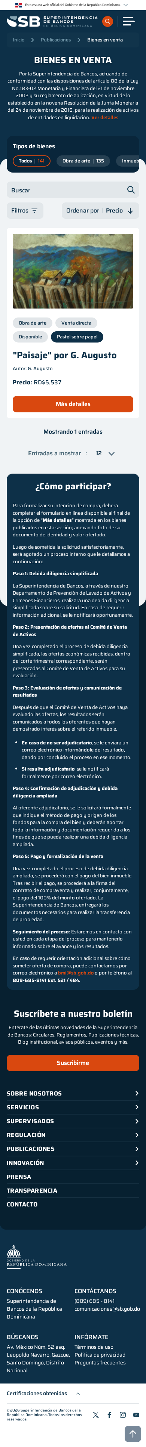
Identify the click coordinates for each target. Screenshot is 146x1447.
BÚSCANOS (23, 1337)
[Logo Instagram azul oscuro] (123, 1415)
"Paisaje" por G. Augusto (65, 355)
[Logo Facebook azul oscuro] (109, 1415)
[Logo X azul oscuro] (96, 1415)
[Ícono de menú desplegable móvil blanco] (128, 21)
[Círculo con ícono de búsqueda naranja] (107, 21)
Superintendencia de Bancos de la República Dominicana (44, 1412)
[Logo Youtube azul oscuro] (136, 1415)
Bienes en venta (105, 40)
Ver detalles (104, 117)
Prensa (19, 1176)
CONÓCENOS (24, 1291)
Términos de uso (93, 1347)
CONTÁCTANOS (95, 1291)
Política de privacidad (99, 1355)
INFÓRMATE (91, 1337)
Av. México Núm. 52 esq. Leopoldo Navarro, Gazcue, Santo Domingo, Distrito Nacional (38, 1359)
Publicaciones (56, 40)
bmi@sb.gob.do (76, 973)
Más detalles (73, 404)
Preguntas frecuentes (100, 1363)
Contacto (22, 1204)
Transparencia (32, 1190)
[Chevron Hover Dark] (126, 5)
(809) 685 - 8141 (94, 1301)
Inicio (18, 40)
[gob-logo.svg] (37, 1257)
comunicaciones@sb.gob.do (107, 1309)
